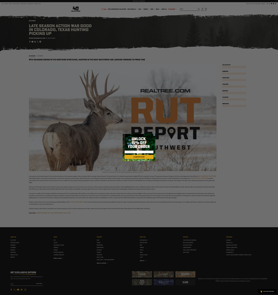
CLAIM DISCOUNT (139, 157)
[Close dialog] (154, 135)
